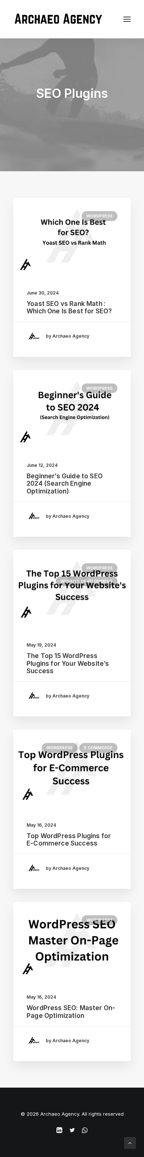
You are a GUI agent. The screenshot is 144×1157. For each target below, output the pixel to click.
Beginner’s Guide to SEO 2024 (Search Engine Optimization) (65, 483)
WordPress (99, 215)
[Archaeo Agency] (58, 19)
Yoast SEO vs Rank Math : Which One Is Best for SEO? (69, 307)
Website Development (87, 581)
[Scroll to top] (130, 1142)
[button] (72, 237)
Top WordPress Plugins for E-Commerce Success (69, 839)
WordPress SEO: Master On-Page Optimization (71, 1011)
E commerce (98, 747)
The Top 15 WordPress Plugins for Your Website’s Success (68, 663)
